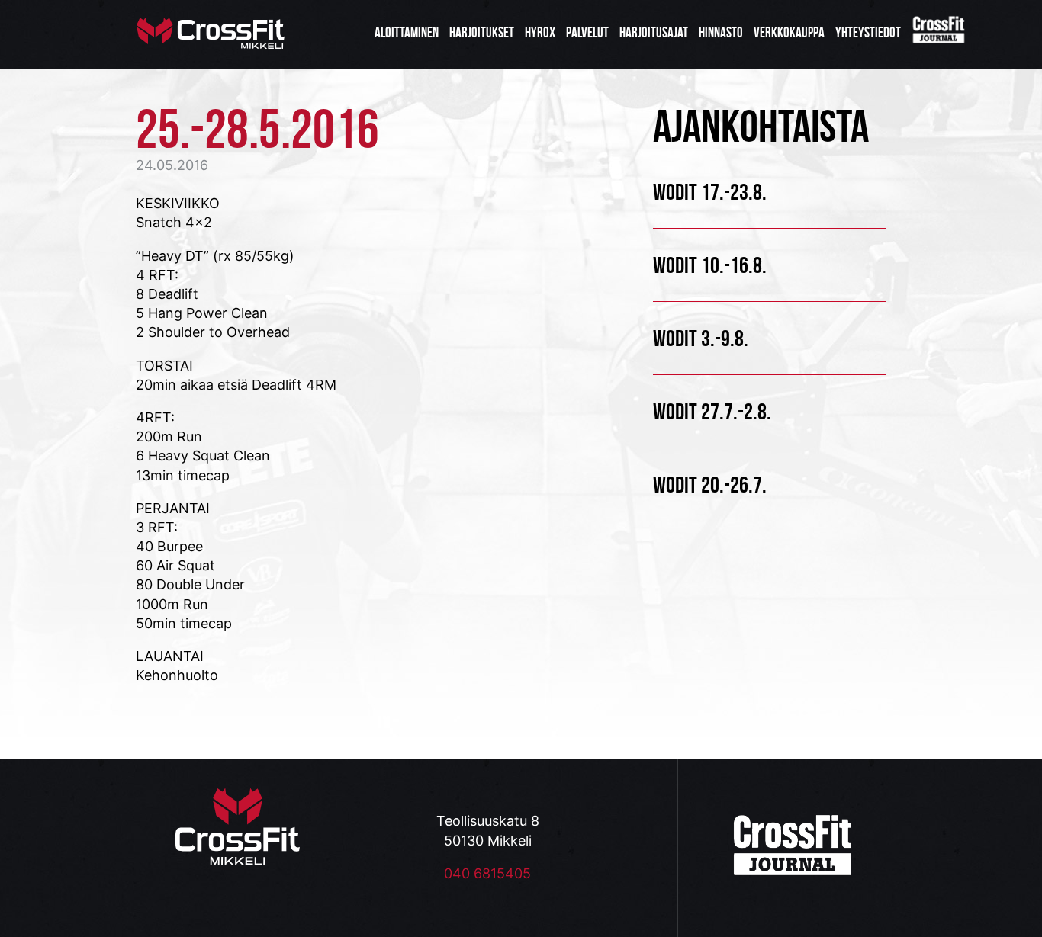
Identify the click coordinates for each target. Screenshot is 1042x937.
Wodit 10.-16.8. (710, 265)
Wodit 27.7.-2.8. (712, 411)
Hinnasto (721, 32)
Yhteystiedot (868, 32)
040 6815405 (487, 873)
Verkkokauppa (789, 32)
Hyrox (540, 32)
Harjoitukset (481, 32)
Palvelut (587, 32)
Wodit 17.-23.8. (710, 191)
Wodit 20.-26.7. (710, 484)
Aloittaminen (407, 32)
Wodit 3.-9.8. (700, 338)
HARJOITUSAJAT (653, 32)
